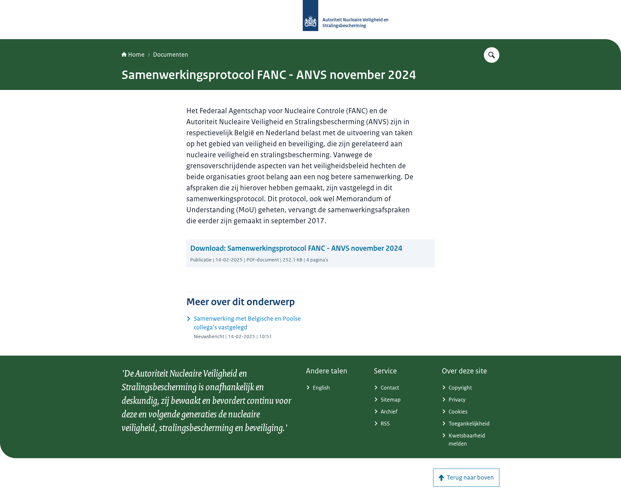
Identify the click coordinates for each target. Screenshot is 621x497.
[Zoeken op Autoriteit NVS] (491, 55)
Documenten (170, 55)
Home (136, 55)
